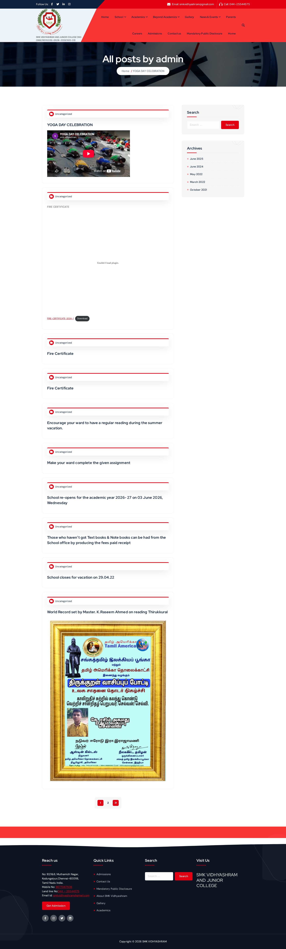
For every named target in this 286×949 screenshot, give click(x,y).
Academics (138, 17)
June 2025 (196, 159)
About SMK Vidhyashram (111, 896)
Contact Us (103, 881)
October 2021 (198, 189)
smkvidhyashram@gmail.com (197, 4)
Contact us (174, 33)
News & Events (209, 17)
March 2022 (197, 182)
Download (82, 318)
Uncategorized (63, 114)
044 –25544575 (239, 4)
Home (105, 17)
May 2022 (196, 174)
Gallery (189, 17)
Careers (137, 33)
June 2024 (196, 166)
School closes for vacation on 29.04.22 (80, 577)
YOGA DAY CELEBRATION (148, 71)
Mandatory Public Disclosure (204, 33)
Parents (231, 17)
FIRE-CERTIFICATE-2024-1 (60, 318)
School (119, 17)
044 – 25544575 (68, 891)
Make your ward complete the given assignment (88, 462)
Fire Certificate (60, 353)
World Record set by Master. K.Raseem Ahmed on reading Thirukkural (107, 612)
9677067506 (64, 887)
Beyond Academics (165, 17)
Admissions (155, 33)
